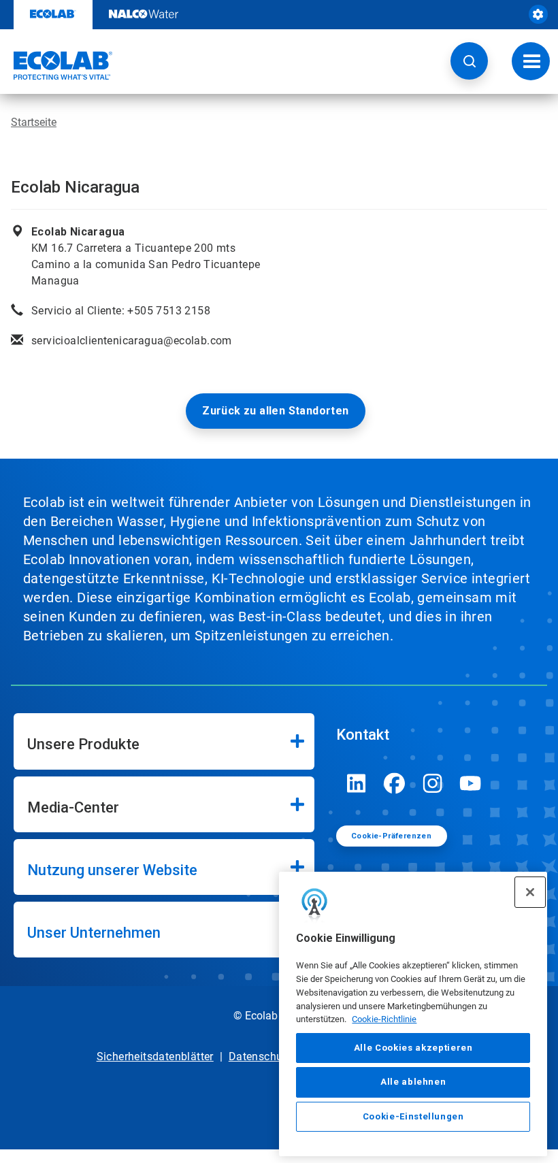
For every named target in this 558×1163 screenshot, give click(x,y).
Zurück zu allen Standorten (275, 410)
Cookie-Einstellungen (413, 1116)
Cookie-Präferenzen (391, 836)
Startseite (33, 122)
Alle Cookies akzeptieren (413, 1048)
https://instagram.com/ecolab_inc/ (432, 783)
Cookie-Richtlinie (384, 1019)
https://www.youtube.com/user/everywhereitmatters (471, 783)
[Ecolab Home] (56, 65)
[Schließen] (530, 892)
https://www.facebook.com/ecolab (394, 783)
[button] (469, 61)
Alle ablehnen (413, 1082)
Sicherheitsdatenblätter (155, 1056)
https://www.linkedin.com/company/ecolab (356, 783)
